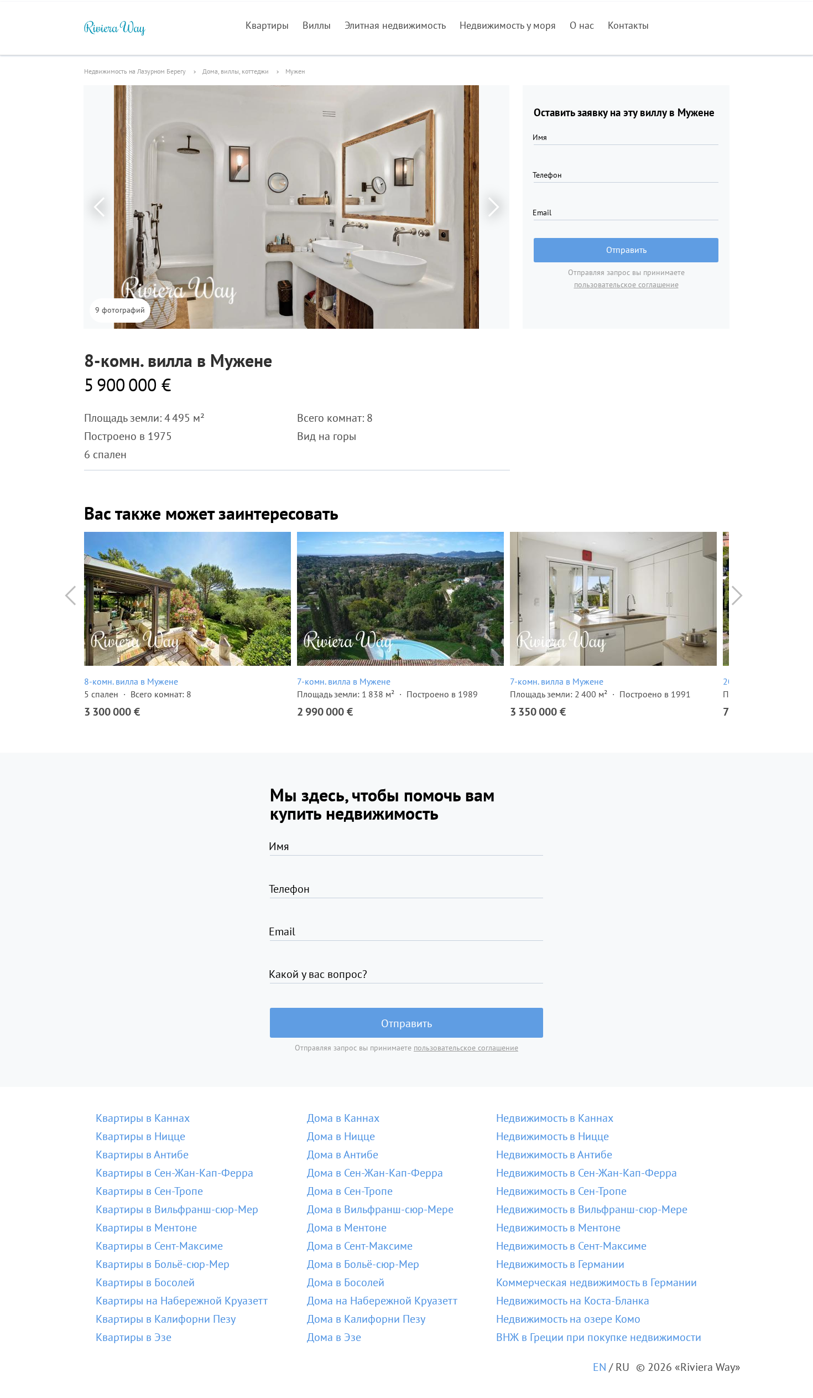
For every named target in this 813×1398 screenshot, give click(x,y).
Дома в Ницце (341, 1136)
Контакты (628, 25)
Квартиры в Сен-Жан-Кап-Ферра (174, 1173)
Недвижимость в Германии (560, 1264)
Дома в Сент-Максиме (360, 1246)
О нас (582, 25)
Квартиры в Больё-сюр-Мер (163, 1264)
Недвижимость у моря (508, 25)
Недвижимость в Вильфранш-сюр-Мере (591, 1209)
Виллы (317, 25)
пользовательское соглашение (626, 284)
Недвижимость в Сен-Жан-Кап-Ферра (586, 1173)
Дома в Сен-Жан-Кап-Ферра (375, 1173)
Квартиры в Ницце (140, 1136)
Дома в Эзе (334, 1337)
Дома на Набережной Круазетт (382, 1300)
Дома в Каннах (343, 1118)
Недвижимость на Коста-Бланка (572, 1300)
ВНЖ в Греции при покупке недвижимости (598, 1337)
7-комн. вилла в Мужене (343, 681)
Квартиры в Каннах (143, 1118)
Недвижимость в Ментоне (558, 1227)
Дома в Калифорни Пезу (366, 1319)
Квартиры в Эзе (133, 1337)
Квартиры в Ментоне (146, 1227)
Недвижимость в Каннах (554, 1118)
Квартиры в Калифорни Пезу (166, 1319)
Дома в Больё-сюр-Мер (363, 1264)
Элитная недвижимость (395, 25)
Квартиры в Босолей (145, 1282)
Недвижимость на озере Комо (568, 1319)
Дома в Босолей (345, 1282)
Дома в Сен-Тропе (350, 1191)
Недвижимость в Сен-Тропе (561, 1191)
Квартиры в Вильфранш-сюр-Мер (177, 1209)
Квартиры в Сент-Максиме (159, 1246)
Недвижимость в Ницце (552, 1136)
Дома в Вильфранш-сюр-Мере (380, 1209)
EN (599, 1367)
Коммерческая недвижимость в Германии (596, 1282)
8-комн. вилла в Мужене (131, 681)
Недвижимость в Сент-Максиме (571, 1246)
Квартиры (267, 25)
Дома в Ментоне (347, 1227)
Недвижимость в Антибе (554, 1154)
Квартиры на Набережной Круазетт (182, 1300)
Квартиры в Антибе (142, 1154)
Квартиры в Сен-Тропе (149, 1191)
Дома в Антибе (342, 1154)
